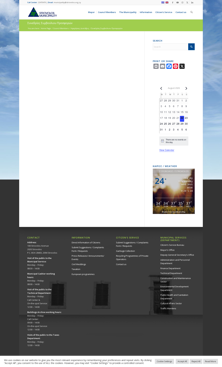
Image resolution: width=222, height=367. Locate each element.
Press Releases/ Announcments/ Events (88, 257)
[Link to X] (187, 2)
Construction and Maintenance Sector (175, 280)
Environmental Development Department (174, 288)
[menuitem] (92, 12)
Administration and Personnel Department (175, 261)
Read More (210, 361)
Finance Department (170, 268)
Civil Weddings (79, 264)
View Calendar (166, 150)
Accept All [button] (182, 361)
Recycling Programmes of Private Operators (132, 257)
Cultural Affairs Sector (171, 303)
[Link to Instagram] (182, 2)
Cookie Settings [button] (164, 361)
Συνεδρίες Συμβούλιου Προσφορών (49, 23)
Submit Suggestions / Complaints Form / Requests (88, 249)
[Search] (191, 12)
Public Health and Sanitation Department (174, 296)
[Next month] (186, 88)
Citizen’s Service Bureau (172, 244)
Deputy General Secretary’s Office (177, 254)
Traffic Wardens (168, 308)
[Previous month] (161, 88)
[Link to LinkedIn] (192, 2)
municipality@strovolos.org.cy (67, 2)
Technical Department (171, 273)
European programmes (83, 274)
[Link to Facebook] (172, 2)
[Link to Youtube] (177, 2)
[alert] (173, 141)
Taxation (76, 269)
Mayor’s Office (167, 250)
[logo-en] (42, 12)
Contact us (121, 264)
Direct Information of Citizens (86, 242)
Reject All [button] (196, 361)
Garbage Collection (125, 250)
